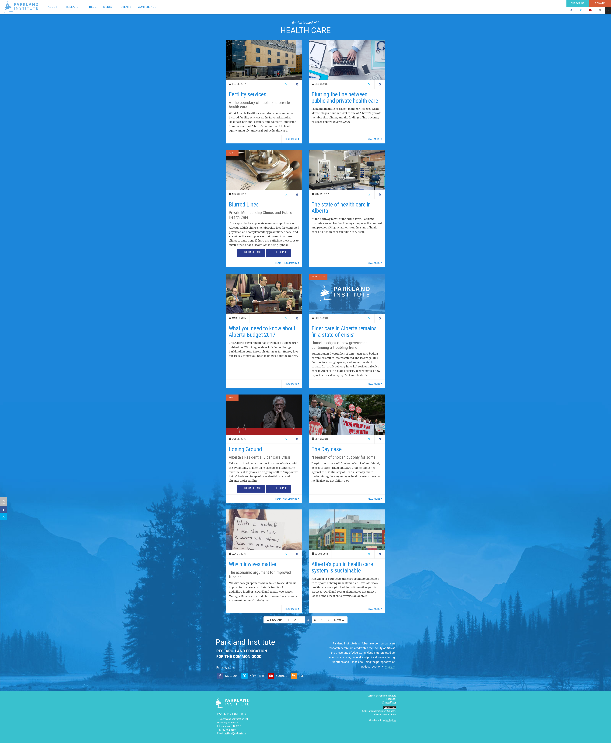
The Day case (327, 449)
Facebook (231, 675)
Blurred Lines (244, 204)
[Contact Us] (600, 10)
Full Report (281, 252)
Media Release (318, 277)
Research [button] (73, 6)
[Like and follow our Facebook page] (571, 10)
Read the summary (286, 262)
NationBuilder (389, 720)
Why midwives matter (253, 564)
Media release (252, 252)
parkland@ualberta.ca (235, 733)
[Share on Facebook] (3, 509)
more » (390, 666)
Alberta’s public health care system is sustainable (342, 567)
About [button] (53, 6)
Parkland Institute (22, 7)
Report (232, 153)
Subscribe (577, 3)
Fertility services (247, 94)
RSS (301, 675)
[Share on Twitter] (3, 516)
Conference (147, 6)
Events (126, 6)
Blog (93, 6)
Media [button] (108, 6)
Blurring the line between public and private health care (345, 97)
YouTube (281, 675)
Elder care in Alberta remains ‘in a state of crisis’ (344, 331)
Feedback (391, 699)
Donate (600, 3)
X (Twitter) (256, 675)
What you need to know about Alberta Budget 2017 (262, 331)
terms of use (389, 714)
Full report (281, 488)
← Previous (274, 620)
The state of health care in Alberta (341, 207)
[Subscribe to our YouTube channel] (590, 10)
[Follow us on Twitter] (581, 10)
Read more (291, 139)
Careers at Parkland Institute (382, 695)
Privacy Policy (389, 702)
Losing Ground (245, 449)
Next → (339, 620)
